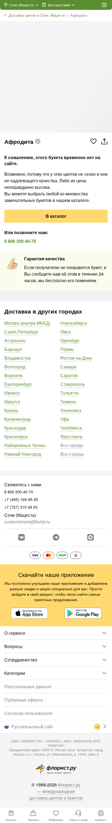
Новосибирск (73, 323)
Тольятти (69, 393)
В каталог (56, 216)
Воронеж (13, 375)
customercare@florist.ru (27, 521)
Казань (11, 410)
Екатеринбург (18, 384)
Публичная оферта (23, 700)
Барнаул (13, 349)
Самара (68, 366)
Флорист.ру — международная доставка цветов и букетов (56, 791)
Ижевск (12, 393)
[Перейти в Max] (90, 537)
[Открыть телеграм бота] (56, 537)
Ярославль (71, 436)
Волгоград (14, 366)
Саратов (69, 375)
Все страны (72, 454)
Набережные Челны (24, 445)
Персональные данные (27, 686)
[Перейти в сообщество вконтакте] (21, 537)
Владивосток (17, 358)
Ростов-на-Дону (76, 358)
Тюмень (68, 401)
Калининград (17, 419)
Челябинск (71, 428)
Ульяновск (70, 410)
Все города (71, 445)
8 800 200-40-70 (20, 241)
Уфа (64, 419)
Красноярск (16, 436)
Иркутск (12, 401)
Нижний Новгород (22, 454)
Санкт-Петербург (21, 332)
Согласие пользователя (28, 713)
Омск (65, 332)
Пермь (67, 349)
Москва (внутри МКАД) (27, 323)
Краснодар (15, 428)
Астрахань (15, 340)
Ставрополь (72, 384)
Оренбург (70, 340)
